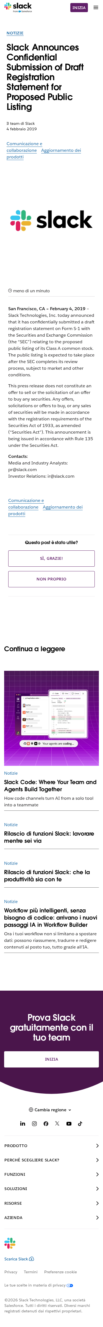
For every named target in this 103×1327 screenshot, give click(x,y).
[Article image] (51, 718)
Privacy (10, 1271)
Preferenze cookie (60, 1271)
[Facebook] (45, 1125)
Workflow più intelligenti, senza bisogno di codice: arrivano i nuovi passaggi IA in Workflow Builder (50, 917)
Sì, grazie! (51, 558)
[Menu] (95, 7)
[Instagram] (34, 1125)
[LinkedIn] (22, 1125)
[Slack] (18, 7)
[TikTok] (80, 1125)
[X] (57, 1125)
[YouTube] (68, 1125)
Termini (31, 1271)
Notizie (15, 33)
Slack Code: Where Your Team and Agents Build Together (50, 786)
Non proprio (51, 579)
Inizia (79, 7)
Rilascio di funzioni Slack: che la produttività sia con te (47, 876)
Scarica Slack (16, 1258)
